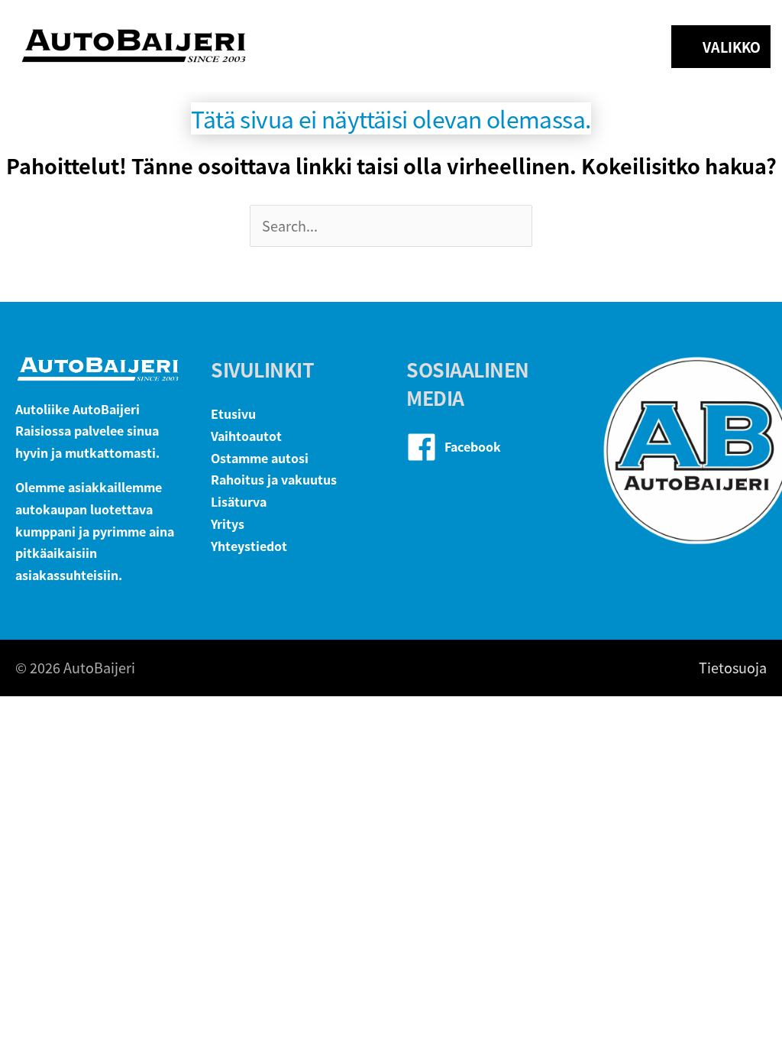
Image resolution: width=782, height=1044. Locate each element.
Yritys (227, 523)
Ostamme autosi (260, 458)
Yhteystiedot (249, 546)
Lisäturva (239, 501)
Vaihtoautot (246, 435)
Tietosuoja (733, 667)
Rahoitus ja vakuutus (274, 479)
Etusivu (233, 413)
